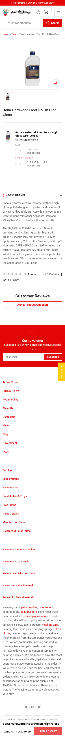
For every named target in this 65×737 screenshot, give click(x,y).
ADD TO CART (48, 731)
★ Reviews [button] (61, 371)
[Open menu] (58, 12)
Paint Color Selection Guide (18, 585)
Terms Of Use (10, 382)
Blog (5, 434)
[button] (12, 274)
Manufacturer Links (14, 522)
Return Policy (10, 399)
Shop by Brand (11, 478)
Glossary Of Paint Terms (17, 530)
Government (10, 443)
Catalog (7, 470)
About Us (8, 408)
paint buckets (29, 611)
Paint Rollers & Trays (15, 496)
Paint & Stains (11, 513)
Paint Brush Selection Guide (19, 549)
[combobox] (32, 23)
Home (6, 34)
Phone (6, 425)
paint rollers (46, 607)
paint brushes (29, 607)
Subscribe (53, 357)
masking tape (50, 624)
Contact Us (9, 416)
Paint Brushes (11, 487)
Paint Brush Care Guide (16, 561)
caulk (44, 616)
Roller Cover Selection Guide (19, 573)
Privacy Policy (11, 390)
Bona (14, 34)
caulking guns (31, 616)
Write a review (11, 279)
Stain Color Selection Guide (18, 597)
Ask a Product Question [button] (32, 304)
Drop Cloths (9, 505)
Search (55, 23)
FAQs (6, 451)
